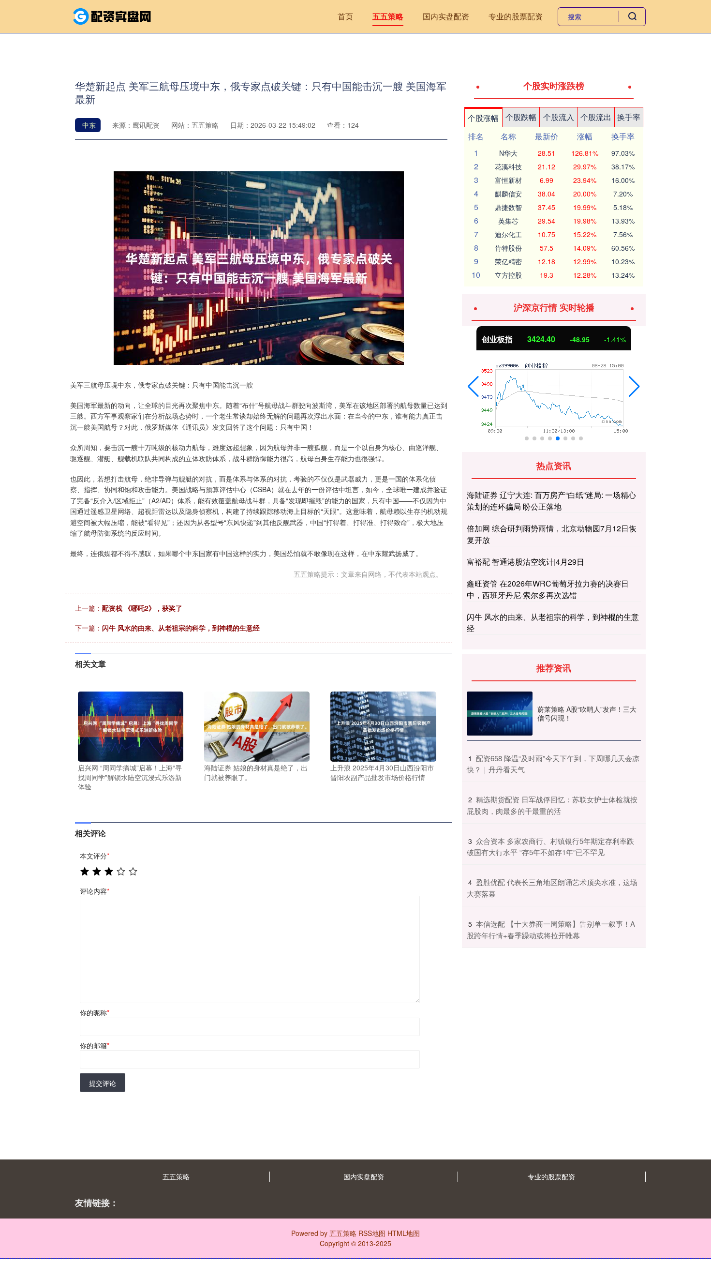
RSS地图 (371, 1233)
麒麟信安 (508, 193)
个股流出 (595, 116)
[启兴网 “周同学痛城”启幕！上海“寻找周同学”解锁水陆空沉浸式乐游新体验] (130, 725)
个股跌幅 (520, 116)
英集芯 (508, 221)
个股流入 (558, 116)
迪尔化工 (508, 234)
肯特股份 (508, 248)
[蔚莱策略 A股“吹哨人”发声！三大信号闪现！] (500, 714)
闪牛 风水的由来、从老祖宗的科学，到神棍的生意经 (181, 627)
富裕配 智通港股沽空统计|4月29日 (525, 561)
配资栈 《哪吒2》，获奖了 (142, 608)
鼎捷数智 (508, 207)
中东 (89, 125)
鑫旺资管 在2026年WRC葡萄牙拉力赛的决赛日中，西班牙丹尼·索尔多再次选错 (548, 589)
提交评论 (102, 1083)
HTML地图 (403, 1233)
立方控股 (508, 275)
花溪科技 (508, 166)
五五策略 (387, 16)
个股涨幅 (483, 117)
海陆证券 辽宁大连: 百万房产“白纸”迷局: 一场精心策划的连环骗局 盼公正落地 (551, 500)
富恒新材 (508, 180)
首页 (345, 16)
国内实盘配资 (446, 16)
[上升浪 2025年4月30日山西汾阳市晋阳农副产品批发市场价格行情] (383, 725)
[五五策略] (112, 15)
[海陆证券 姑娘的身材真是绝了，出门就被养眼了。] (257, 725)
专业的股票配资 (516, 16)
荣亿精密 (508, 261)
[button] (473, 386)
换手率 (628, 116)
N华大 (508, 153)
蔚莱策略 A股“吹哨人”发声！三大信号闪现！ (587, 713)
